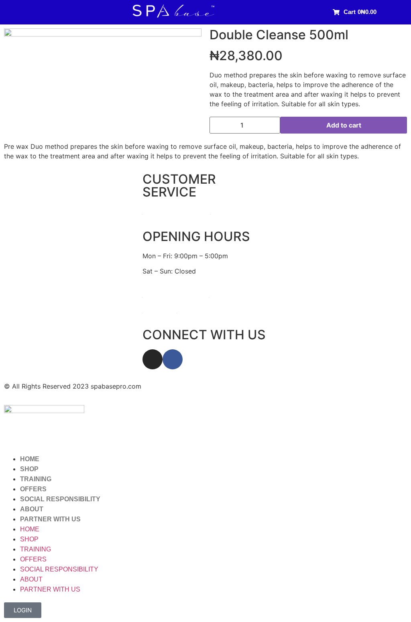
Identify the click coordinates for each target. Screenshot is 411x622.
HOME (29, 459)
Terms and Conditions (175, 294)
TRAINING (35, 479)
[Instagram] (152, 359)
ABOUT (31, 509)
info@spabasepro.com (176, 211)
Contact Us (159, 310)
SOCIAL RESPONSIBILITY (60, 499)
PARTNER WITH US (50, 519)
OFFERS (33, 489)
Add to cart (343, 125)
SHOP (29, 469)
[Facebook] (173, 359)
